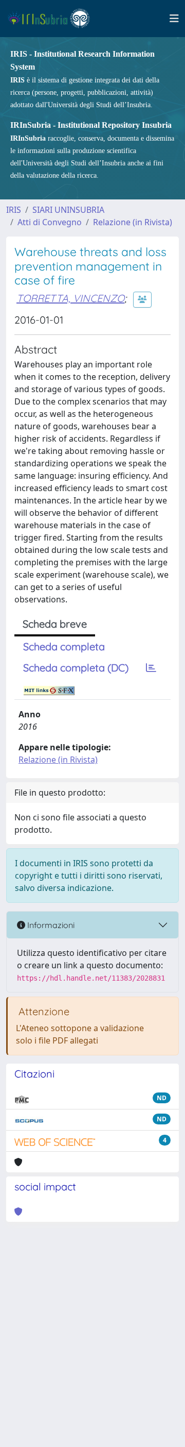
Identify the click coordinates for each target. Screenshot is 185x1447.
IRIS (13, 209)
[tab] (151, 668)
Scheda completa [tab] (64, 646)
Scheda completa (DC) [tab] (75, 667)
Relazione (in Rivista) (132, 222)
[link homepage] (53, 18)
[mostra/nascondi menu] (174, 18)
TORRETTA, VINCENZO (70, 298)
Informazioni (50, 925)
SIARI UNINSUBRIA (68, 209)
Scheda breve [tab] (55, 623)
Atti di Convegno (49, 222)
